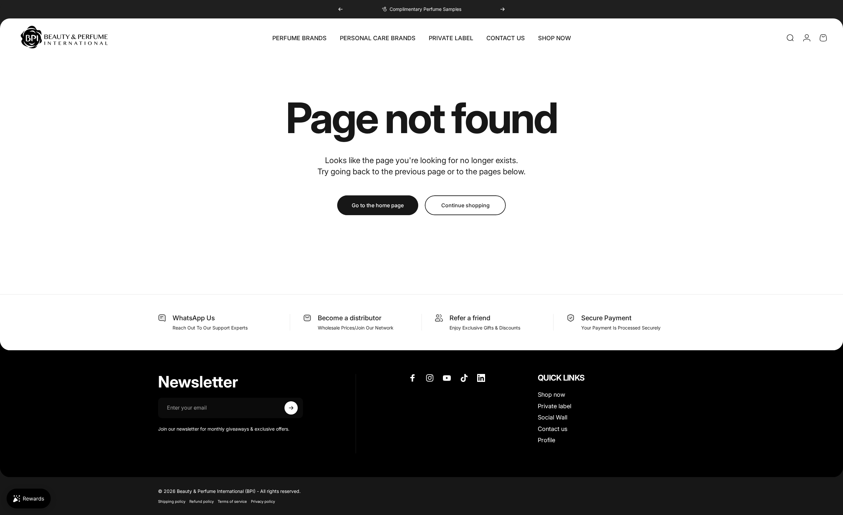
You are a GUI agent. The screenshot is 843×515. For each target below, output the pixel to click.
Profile (546, 440)
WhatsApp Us (194, 318)
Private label (554, 406)
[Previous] (340, 9)
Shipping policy (171, 501)
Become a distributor (349, 318)
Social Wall (552, 417)
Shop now (551, 394)
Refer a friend (469, 318)
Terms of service (232, 501)
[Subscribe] (291, 408)
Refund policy (201, 501)
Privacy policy (263, 501)
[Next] (502, 9)
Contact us (552, 428)
